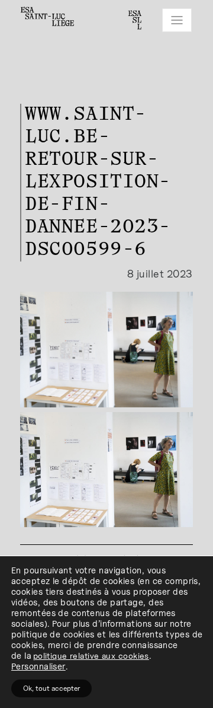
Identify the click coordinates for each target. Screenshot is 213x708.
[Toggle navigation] (177, 20)
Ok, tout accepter (51, 688)
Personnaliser (38, 666)
